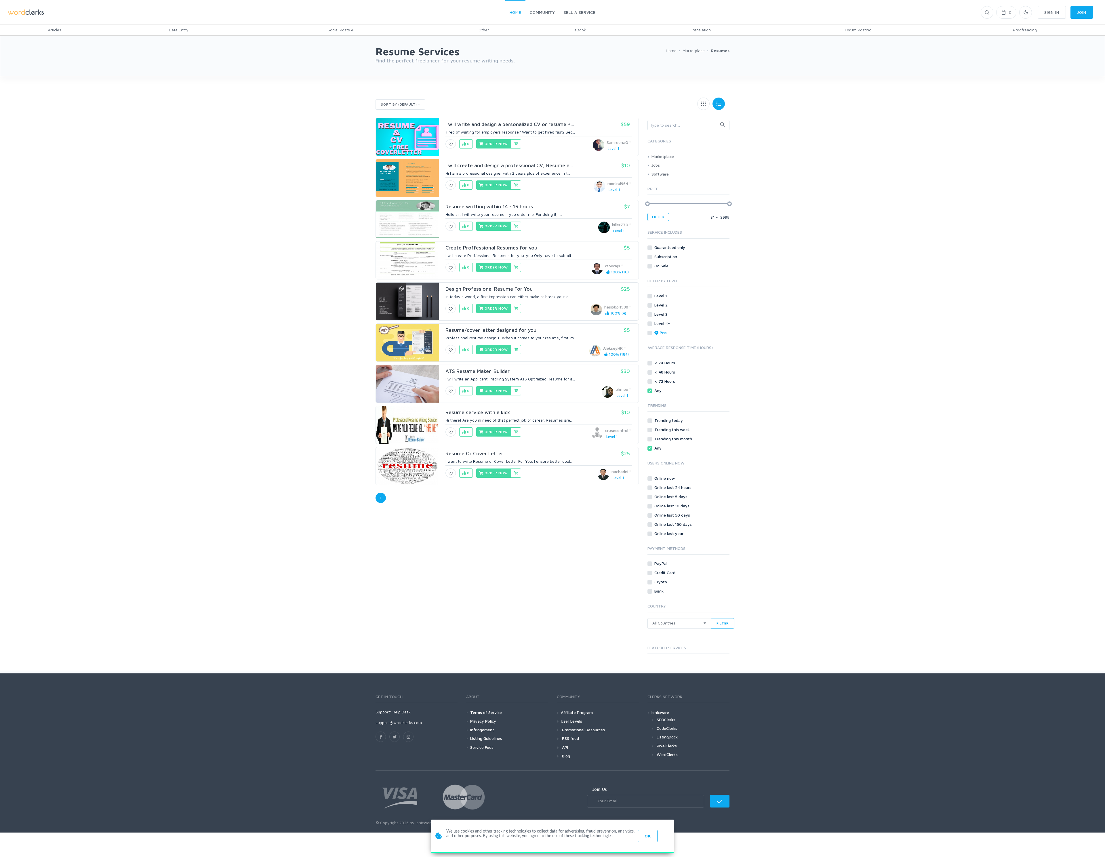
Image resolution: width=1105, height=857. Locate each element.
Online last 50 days (672, 515)
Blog (565, 755)
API (564, 747)
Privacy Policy (483, 721)
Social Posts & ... (342, 29)
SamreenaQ (617, 142)
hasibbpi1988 (616, 306)
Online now (665, 478)
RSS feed (570, 738)
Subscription (666, 256)
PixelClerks (667, 745)
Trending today (669, 420)
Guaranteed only (670, 247)
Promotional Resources (583, 729)
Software (660, 174)
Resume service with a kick (477, 412)
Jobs (655, 165)
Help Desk (402, 711)
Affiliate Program (577, 712)
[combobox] (688, 125)
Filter (658, 217)
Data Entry (178, 29)
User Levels (571, 721)
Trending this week (672, 429)
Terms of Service (486, 712)
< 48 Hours (665, 372)
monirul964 (617, 183)
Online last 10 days (672, 505)
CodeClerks (667, 728)
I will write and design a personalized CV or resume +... (509, 124)
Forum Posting (858, 29)
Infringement (482, 729)
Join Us (599, 789)
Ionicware (660, 712)
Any (658, 390)
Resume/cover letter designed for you (490, 330)
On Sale (662, 265)
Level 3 (661, 314)
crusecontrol (616, 430)
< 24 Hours (665, 362)
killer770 (620, 224)
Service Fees (482, 747)
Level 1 (661, 295)
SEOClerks (666, 719)
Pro (663, 332)
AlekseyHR (613, 348)
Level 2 (661, 304)
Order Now (495, 144)
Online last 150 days (673, 524)
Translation (701, 29)
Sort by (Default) (399, 104)
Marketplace (662, 156)
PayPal (661, 563)
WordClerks (667, 754)
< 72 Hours (665, 381)
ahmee (622, 389)
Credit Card (665, 572)
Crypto (661, 581)
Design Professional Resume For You (489, 289)
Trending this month (673, 438)
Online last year (669, 533)
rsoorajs (612, 265)
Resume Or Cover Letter (474, 453)
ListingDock (667, 736)
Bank (659, 591)
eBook (580, 29)
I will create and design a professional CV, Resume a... (509, 165)
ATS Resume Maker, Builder (477, 371)
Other (484, 29)
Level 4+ (662, 323)
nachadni (619, 471)
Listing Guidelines (486, 738)
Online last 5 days (671, 496)
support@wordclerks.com (399, 722)
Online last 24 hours (673, 487)
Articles (54, 29)
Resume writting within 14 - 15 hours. (489, 206)
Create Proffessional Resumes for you (491, 248)
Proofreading (1025, 29)
